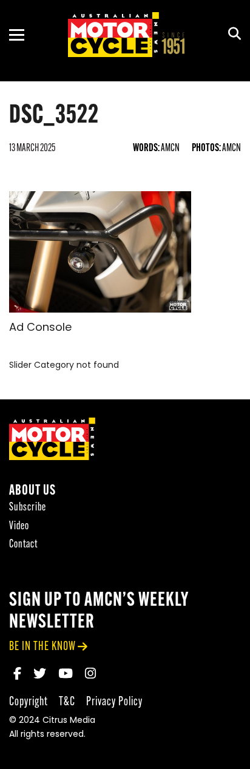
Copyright (28, 702)
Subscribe (27, 507)
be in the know (42, 646)
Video (19, 526)
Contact (23, 544)
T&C (67, 702)
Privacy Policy (114, 702)
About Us (32, 491)
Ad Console (40, 328)
